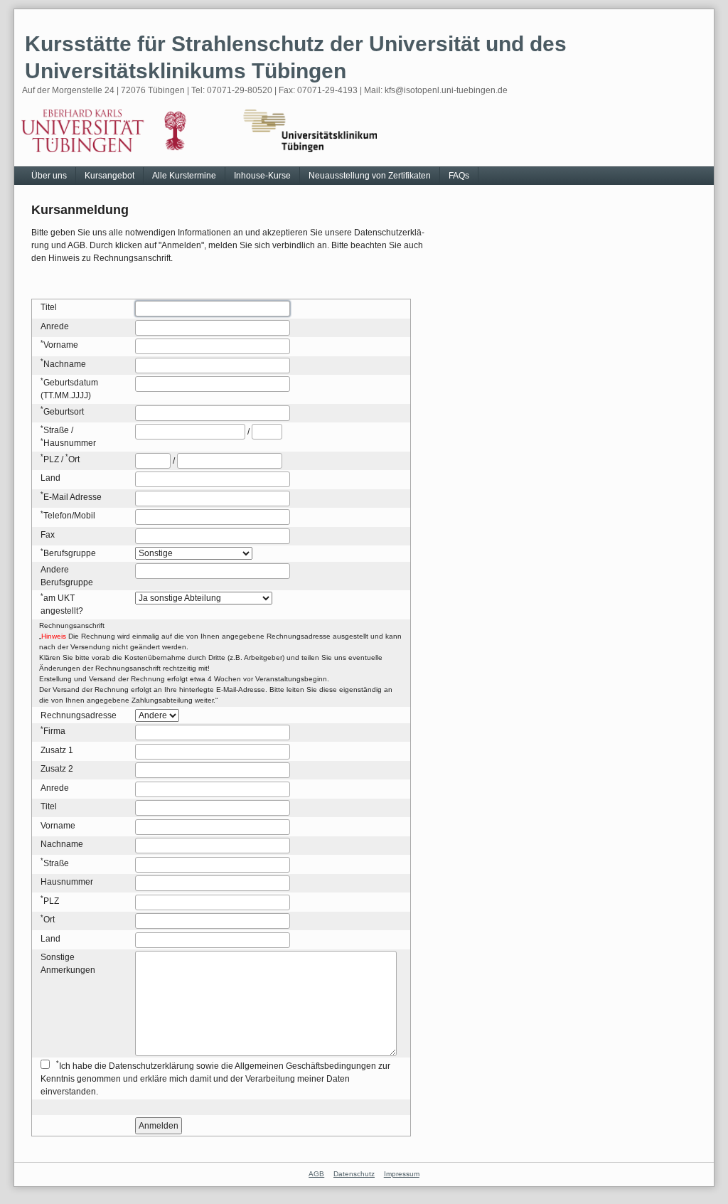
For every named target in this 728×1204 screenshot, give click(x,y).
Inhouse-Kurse (262, 176)
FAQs (459, 176)
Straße (56, 430)
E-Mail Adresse (72, 497)
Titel (49, 307)
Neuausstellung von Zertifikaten (370, 176)
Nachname (64, 364)
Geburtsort (63, 412)
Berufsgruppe (69, 553)
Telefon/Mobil (69, 516)
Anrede (55, 326)
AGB (316, 1174)
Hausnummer (69, 443)
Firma (54, 731)
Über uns (49, 176)
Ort (74, 459)
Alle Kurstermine (184, 176)
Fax (48, 535)
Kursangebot (109, 176)
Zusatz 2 (57, 769)
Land (50, 478)
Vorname (60, 345)
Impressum (401, 1174)
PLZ (51, 459)
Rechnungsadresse (79, 715)
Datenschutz (354, 1174)
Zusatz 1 (57, 750)
